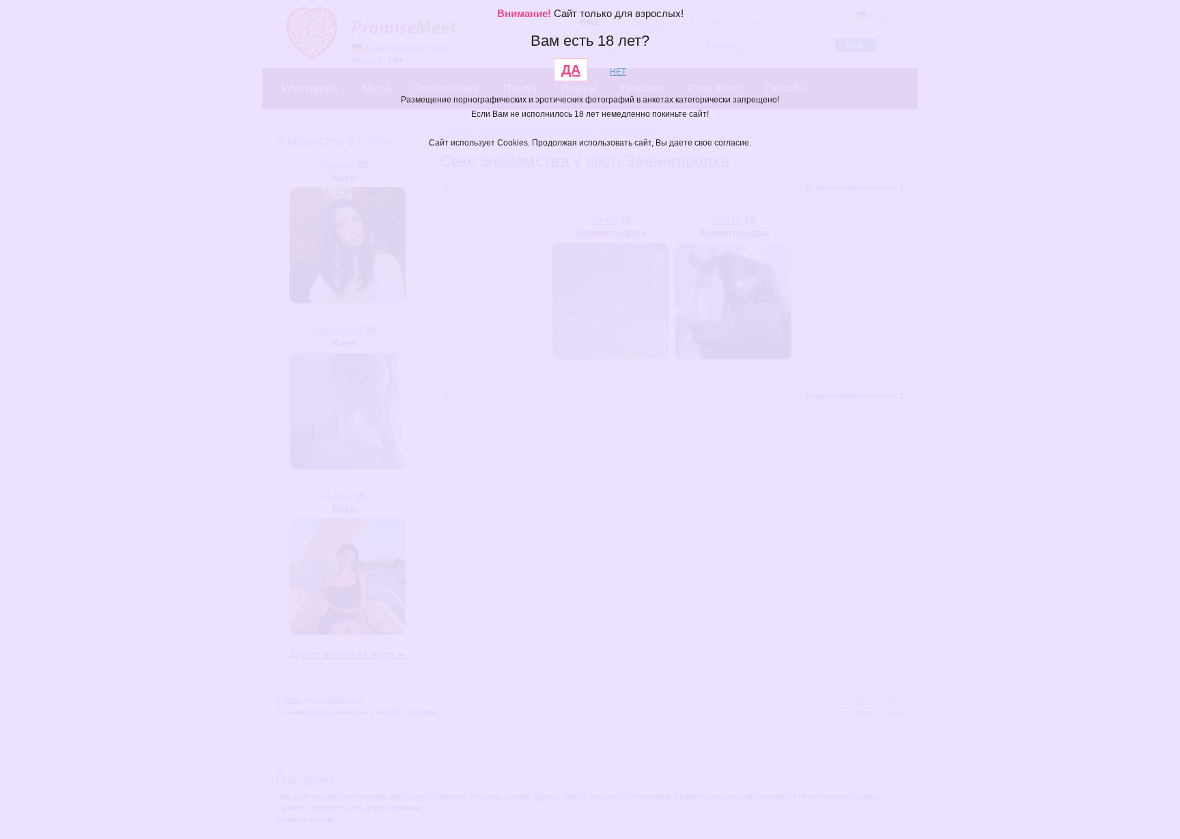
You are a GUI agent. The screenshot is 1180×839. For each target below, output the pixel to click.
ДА (570, 69)
